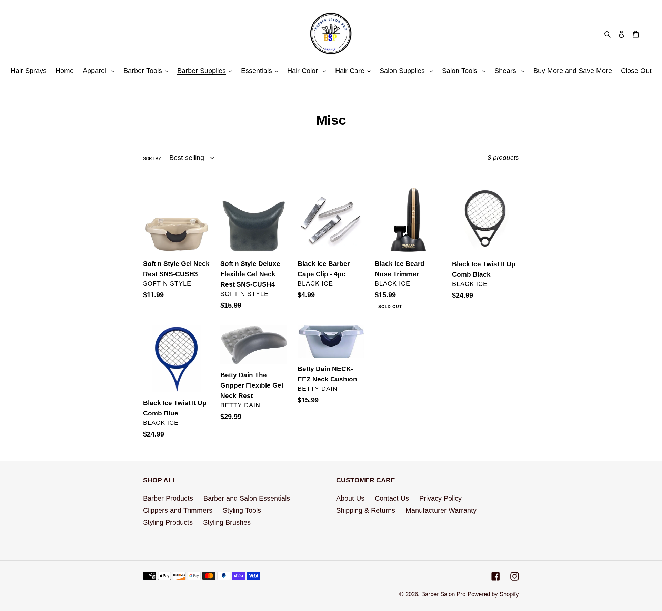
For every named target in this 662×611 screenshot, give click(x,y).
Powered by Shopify (493, 594)
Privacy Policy (440, 498)
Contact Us (392, 498)
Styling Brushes (227, 522)
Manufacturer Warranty (441, 510)
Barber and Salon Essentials (246, 498)
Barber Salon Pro (443, 594)
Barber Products (168, 498)
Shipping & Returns (365, 510)
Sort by (152, 158)
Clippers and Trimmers (177, 510)
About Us (350, 498)
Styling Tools (242, 510)
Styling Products (168, 522)
